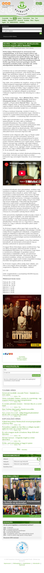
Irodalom (26, 20)
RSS (3, 3)
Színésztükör (26, 18)
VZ (8, 22)
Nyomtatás (22, 357)
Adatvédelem (27, 563)
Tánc (32, 18)
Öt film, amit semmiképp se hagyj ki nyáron (17, 443)
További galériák (34, 516)
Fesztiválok (5, 18)
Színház (19, 18)
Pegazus (37, 20)
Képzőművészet (12, 20)
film (18, 449)
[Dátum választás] (38, 459)
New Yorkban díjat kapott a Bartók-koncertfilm (18, 409)
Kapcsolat (22, 565)
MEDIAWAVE (14, 22)
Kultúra (16, 396)
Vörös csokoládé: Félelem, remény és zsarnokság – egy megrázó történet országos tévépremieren (22, 399)
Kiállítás (4, 20)
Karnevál (20, 20)
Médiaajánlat (17, 563)
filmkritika (24, 449)
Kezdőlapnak (6, 3)
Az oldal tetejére (22, 360)
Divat (31, 20)
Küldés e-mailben (22, 358)
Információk (36, 563)
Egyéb (4, 22)
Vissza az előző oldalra (10, 36)
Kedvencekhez (9, 3)
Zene (11, 18)
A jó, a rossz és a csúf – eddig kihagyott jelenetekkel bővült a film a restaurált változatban (20, 414)
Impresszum (7, 563)
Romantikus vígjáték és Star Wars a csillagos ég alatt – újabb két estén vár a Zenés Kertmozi (21, 428)
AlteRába (22, 22)
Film (15, 18)
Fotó (36, 18)
